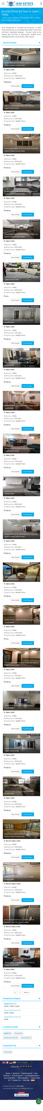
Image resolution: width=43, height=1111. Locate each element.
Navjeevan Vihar (10, 1038)
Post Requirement (31, 1076)
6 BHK (6, 1019)
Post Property (17, 1076)
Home (4, 18)
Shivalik (17, 1033)
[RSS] (33, 1080)
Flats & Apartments (11, 1010)
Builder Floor (9, 1004)
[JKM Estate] (20, 4)
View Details (15, 86)
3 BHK (11, 1006)
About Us (16, 1073)
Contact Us (16, 1080)
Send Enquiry (27, 86)
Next (26, 992)
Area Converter (9, 1078)
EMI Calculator (23, 1078)
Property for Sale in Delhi (20, 18)
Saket (32, 18)
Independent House (11, 1017)
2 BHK (6, 1006)
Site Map (26, 1080)
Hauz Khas (25, 1038)
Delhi (9, 18)
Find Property (27, 1073)
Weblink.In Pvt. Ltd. (27, 1088)
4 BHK (17, 1006)
